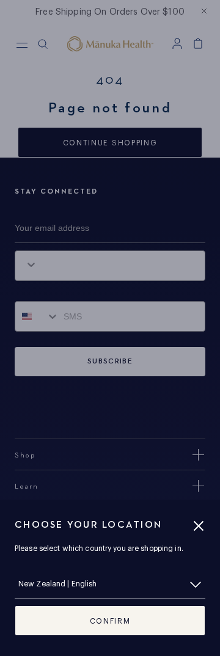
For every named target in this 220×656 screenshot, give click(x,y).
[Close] (198, 526)
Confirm (110, 621)
